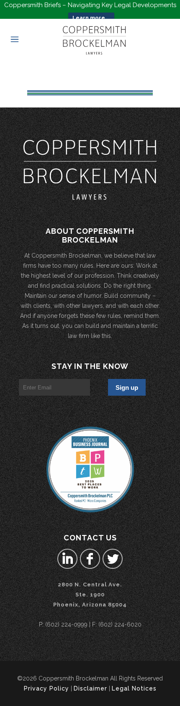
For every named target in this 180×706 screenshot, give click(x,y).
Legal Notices (134, 688)
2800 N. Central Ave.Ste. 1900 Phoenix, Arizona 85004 (90, 594)
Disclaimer (90, 688)
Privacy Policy (46, 688)
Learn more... (91, 18)
